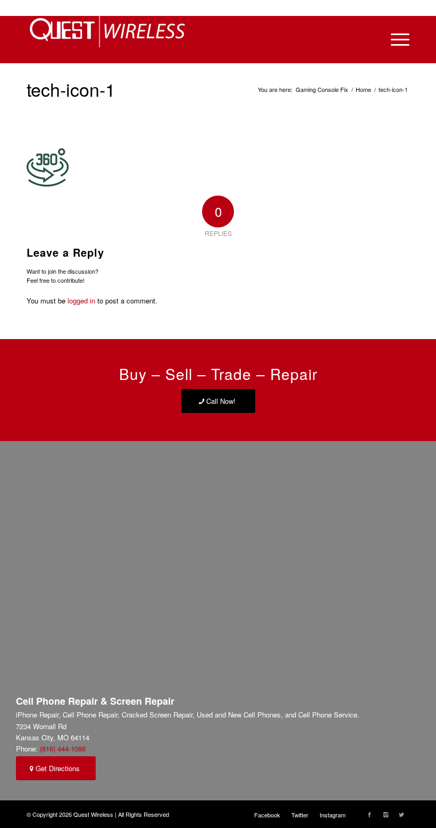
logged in (81, 300)
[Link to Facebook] (370, 814)
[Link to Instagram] (385, 814)
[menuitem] (267, 814)
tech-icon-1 (71, 89)
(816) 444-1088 (63, 748)
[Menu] (394, 39)
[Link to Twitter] (401, 814)
